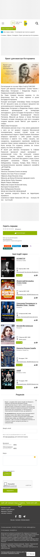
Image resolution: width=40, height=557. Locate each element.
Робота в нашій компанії (7, 509)
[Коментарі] (37, 275)
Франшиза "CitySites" (7, 511)
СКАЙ (19, 371)
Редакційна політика (13, 553)
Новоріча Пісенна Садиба (26, 348)
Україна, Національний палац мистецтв (27, 317)
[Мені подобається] (35, 275)
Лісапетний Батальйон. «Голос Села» (25, 282)
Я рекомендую (20, 233)
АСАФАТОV (21, 258)
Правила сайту (20, 552)
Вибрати (8, 474)
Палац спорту (22, 339)
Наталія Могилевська (25, 326)
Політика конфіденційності (8, 552)
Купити (18, 275)
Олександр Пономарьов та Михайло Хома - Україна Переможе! (27, 305)
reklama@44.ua (31, 527)
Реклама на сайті (6, 507)
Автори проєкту (25, 520)
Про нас (12, 520)
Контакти (17, 520)
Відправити (10, 490)
